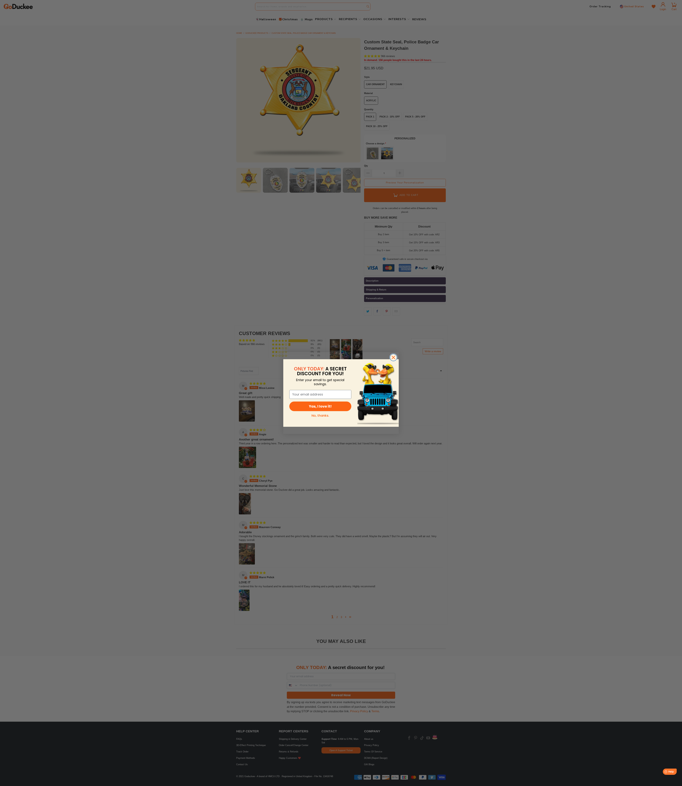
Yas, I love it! (320, 406)
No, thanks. (320, 415)
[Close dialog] (393, 357)
